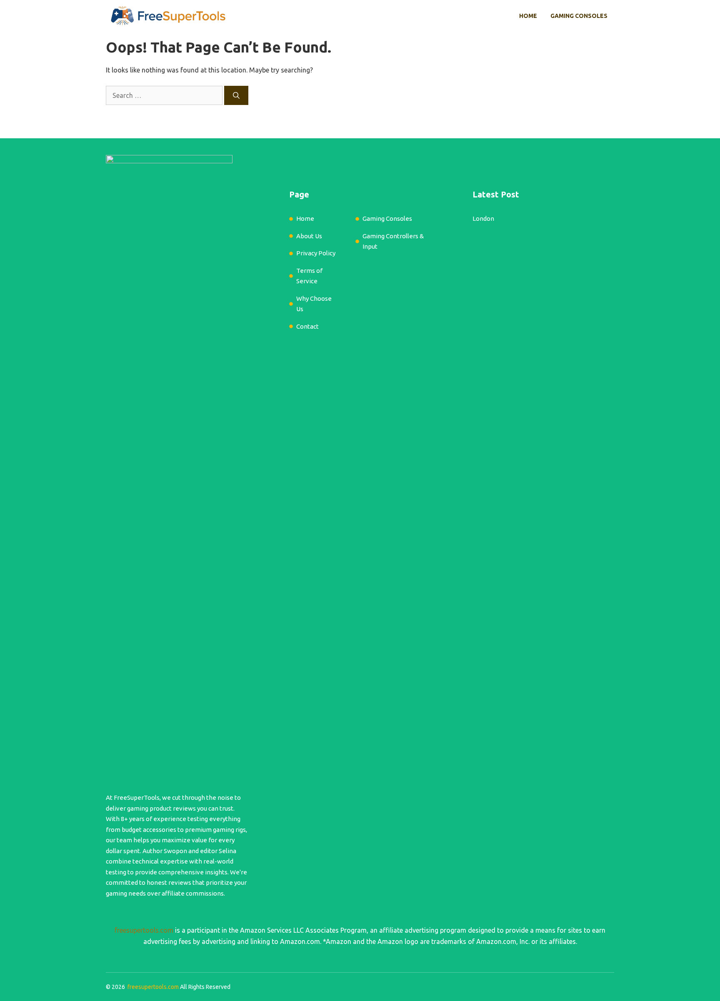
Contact (307, 326)
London (483, 218)
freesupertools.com (144, 930)
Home (528, 15)
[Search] (236, 95)
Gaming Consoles (579, 15)
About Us (309, 236)
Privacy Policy (315, 253)
